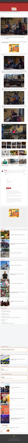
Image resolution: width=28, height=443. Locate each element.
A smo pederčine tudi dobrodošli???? (6, 311)
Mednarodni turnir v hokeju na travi (14, 427)
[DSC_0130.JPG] (23, 143)
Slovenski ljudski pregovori (5, 346)
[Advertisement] (14, 335)
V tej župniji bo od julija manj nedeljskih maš (16, 265)
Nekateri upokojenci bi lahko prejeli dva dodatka (16, 283)
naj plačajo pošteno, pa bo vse (5, 314)
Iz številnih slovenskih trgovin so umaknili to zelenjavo (17, 234)
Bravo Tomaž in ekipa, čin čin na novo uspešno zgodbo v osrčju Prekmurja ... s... (11, 317)
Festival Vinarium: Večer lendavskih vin (15, 387)
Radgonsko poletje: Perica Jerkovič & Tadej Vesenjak (17, 398)
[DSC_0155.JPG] (23, 147)
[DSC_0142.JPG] (4, 143)
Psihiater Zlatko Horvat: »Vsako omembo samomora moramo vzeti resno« (17, 274)
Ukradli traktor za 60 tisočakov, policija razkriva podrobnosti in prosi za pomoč (18, 244)
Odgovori (24, 174)
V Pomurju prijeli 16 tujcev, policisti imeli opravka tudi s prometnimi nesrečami (17, 359)
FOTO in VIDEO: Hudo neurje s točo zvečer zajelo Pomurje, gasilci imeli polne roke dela (18, 292)
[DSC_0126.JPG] (9, 143)
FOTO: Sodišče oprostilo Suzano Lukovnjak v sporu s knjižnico (17, 301)
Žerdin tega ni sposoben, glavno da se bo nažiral (8, 323)
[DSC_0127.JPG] (14, 143)
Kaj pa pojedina (3, 320)
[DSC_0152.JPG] (14, 147)
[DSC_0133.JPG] (4, 147)
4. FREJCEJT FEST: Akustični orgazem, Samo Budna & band (17, 409)
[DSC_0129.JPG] (19, 143)
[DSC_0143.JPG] (9, 147)
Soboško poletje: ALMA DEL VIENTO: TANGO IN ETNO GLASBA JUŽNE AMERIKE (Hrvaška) (17, 418)
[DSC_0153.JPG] (19, 147)
